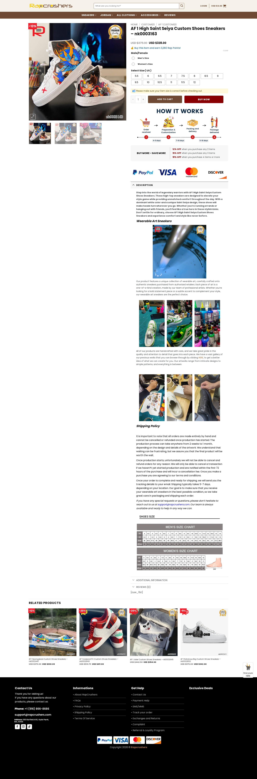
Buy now (204, 99)
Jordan (105, 15)
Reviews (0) (143, 587)
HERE (201, 357)
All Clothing (126, 15)
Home (134, 24)
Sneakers (88, 15)
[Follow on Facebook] (17, 726)
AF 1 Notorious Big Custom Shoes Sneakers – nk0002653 (201, 660)
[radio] (141, 58)
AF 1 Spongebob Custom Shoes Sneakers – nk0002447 (48, 660)
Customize (148, 24)
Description (144, 185)
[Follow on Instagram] (23, 726)
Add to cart (165, 99)
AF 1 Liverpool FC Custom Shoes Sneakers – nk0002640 (98, 660)
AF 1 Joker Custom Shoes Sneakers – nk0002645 (151, 659)
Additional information (151, 580)
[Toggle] (133, 185)
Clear (225, 51)
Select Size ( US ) (141, 70)
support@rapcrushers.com (173, 504)
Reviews (169, 15)
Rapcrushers (139, 747)
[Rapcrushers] (51, 6)
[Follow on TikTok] (29, 726)
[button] (218, 6)
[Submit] (181, 6)
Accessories (150, 15)
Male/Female (139, 53)
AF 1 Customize (167, 24)
